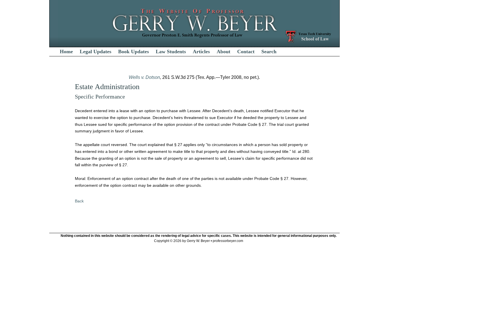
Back (79, 201)
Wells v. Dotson (144, 77)
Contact (246, 51)
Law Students (171, 51)
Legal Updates (95, 51)
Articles (201, 51)
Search (268, 51)
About (223, 51)
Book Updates (133, 51)
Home (66, 51)
